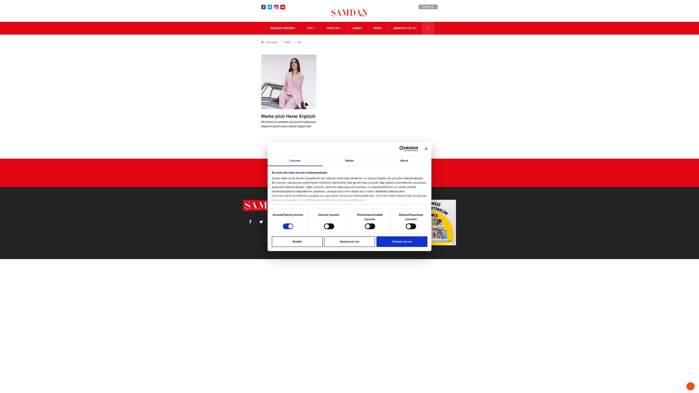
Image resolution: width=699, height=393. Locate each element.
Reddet (297, 241)
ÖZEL (310, 28)
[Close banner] (426, 148)
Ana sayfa (272, 42)
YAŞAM (356, 28)
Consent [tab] (294, 160)
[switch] (329, 226)
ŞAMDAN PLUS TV (404, 28)
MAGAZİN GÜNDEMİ (282, 28)
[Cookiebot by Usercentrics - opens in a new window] (402, 148)
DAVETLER (333, 28)
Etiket (287, 42)
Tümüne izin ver (402, 241)
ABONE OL (428, 6)
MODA (377, 28)
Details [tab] (349, 160)
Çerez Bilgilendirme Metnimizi (319, 200)
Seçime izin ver (349, 241)
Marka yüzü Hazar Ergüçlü (288, 116)
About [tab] (404, 160)
